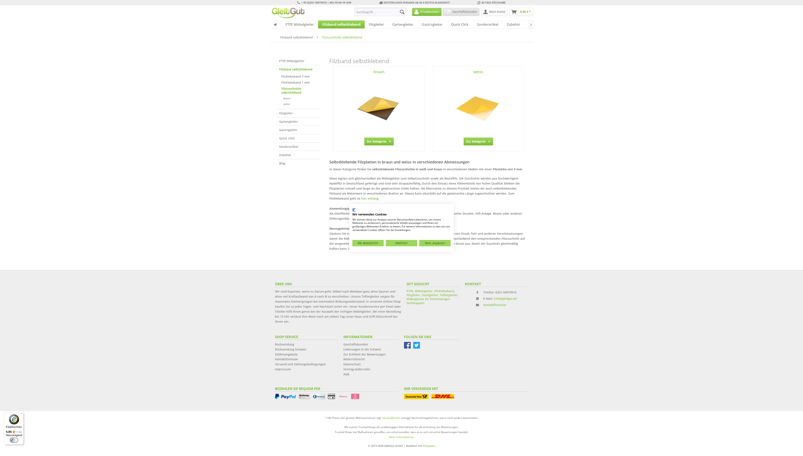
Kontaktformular (494, 305)
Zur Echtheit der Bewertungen (364, 354)
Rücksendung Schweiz (290, 349)
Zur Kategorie (376, 141)
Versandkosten (391, 418)
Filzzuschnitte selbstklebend (291, 90)
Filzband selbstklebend (295, 69)
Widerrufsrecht (354, 359)
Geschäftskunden (355, 344)
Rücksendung (284, 344)
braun (287, 98)
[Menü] (21, 414)
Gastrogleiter (288, 130)
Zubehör (285, 155)
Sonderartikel (288, 147)
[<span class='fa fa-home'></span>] (275, 24)
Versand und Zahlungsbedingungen (300, 364)
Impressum (283, 369)
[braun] (379, 108)
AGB (346, 374)
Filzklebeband (444, 291)
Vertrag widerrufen (356, 369)
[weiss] (478, 108)
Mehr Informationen (401, 437)
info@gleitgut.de (505, 299)
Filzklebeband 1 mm (295, 82)
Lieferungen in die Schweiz (362, 349)
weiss (286, 104)
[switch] (14, 440)
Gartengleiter (288, 122)
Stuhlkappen (416, 303)
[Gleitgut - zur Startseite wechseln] (288, 13)
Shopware (429, 446)
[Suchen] (402, 12)
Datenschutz (352, 364)
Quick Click (287, 138)
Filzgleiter (286, 113)
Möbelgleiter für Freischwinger (428, 299)
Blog (282, 163)
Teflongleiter (449, 295)
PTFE (410, 291)
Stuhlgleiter (430, 295)
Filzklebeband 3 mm (295, 76)
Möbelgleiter (424, 291)
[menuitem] (380, 12)
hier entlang (369, 198)
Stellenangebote (286, 354)
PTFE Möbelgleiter (291, 61)
